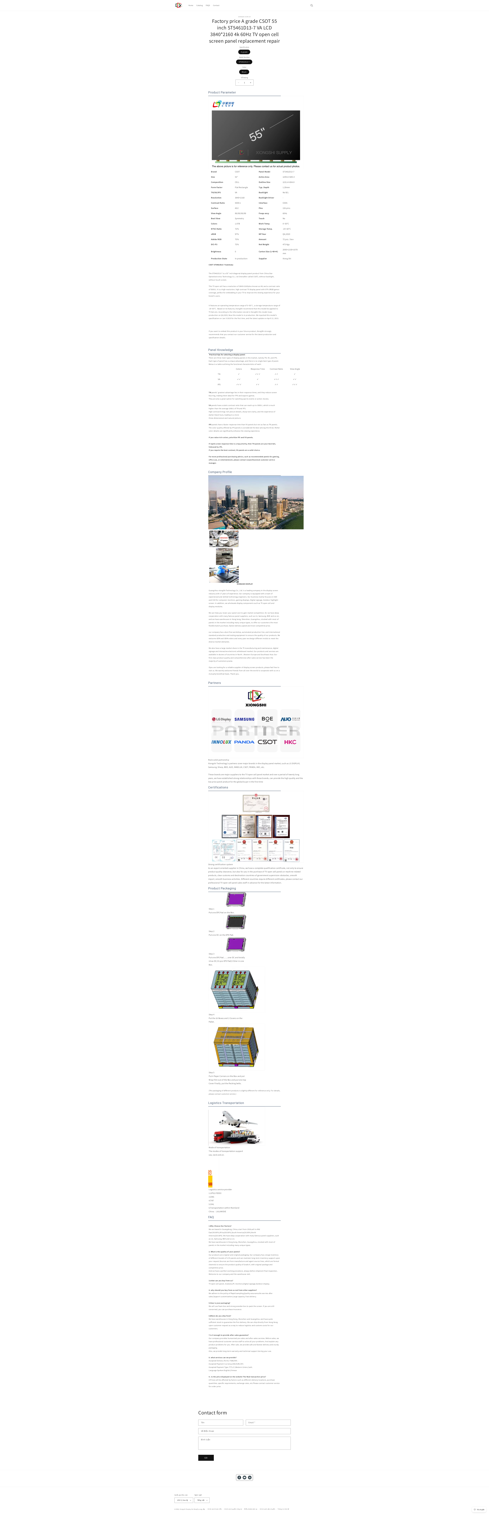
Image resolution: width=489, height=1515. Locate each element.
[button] (312, 5)
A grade (244, 52)
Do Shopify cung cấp (198, 1509)
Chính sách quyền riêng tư (233, 1509)
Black (244, 72)
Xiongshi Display (185, 1509)
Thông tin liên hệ (283, 1509)
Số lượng (244, 78)
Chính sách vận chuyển (267, 1509)
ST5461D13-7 (244, 62)
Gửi (206, 1458)
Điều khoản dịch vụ (250, 1509)
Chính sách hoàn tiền (215, 1509)
